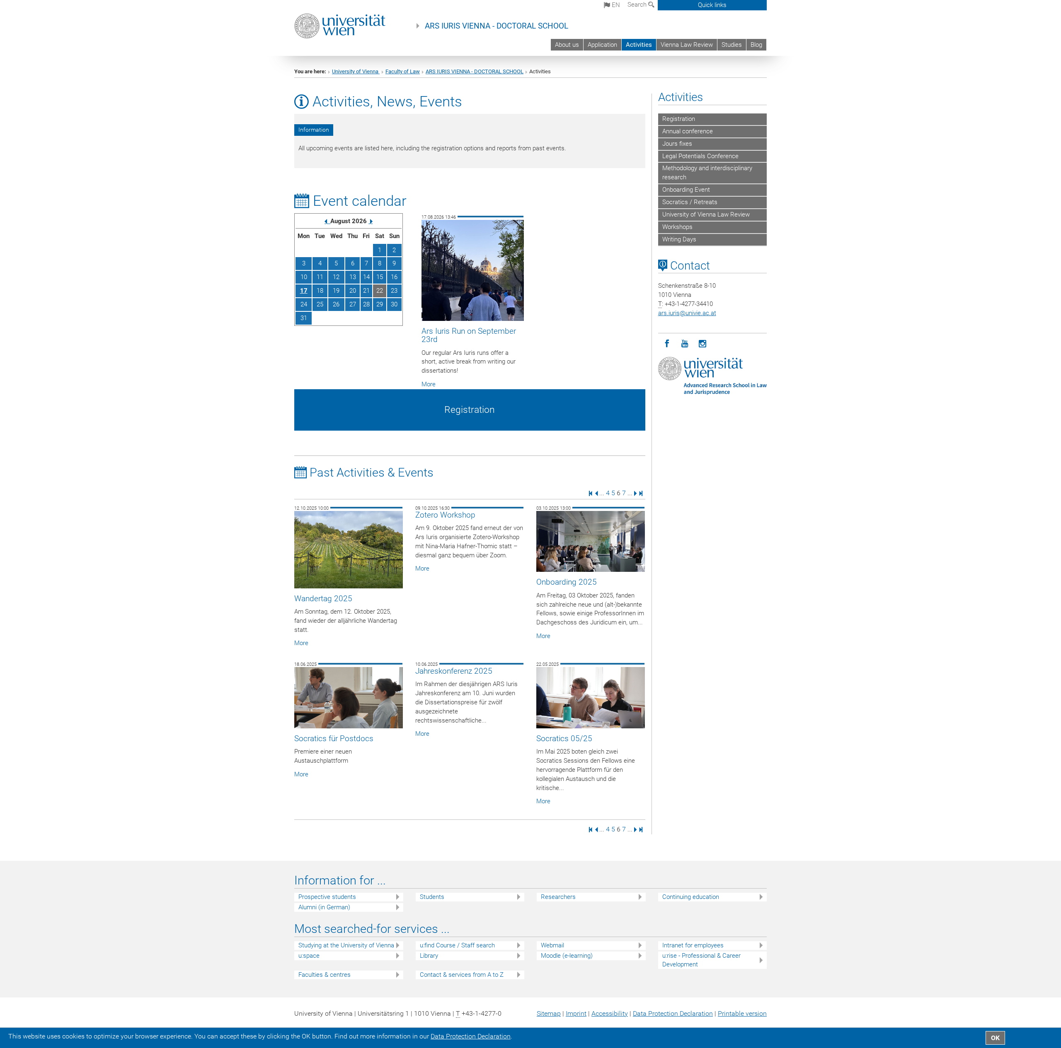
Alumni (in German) (324, 907)
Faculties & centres (324, 974)
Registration (678, 119)
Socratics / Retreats (689, 202)
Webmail (552, 945)
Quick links (712, 5)
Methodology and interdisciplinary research (707, 172)
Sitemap (549, 1013)
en (615, 5)
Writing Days (679, 239)
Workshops (677, 227)
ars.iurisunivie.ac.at (687, 313)
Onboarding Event (686, 189)
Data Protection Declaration (673, 1013)
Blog (756, 44)
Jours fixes (677, 143)
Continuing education (690, 897)
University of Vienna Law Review (706, 214)
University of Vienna (356, 71)
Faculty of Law (402, 71)
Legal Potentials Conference (700, 156)
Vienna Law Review (687, 44)
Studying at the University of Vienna (346, 945)
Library (429, 955)
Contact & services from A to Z (462, 974)
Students (432, 897)
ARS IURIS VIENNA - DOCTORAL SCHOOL (496, 26)
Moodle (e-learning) (567, 955)
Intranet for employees (693, 945)
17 (304, 290)
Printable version (742, 1013)
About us (567, 44)
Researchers (558, 897)
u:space (309, 955)
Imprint (576, 1013)
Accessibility (609, 1013)
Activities (639, 44)
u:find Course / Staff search (457, 945)
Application (602, 44)
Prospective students (327, 897)
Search (637, 4)
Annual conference (687, 131)
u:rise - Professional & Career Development (701, 960)
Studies (732, 44)
